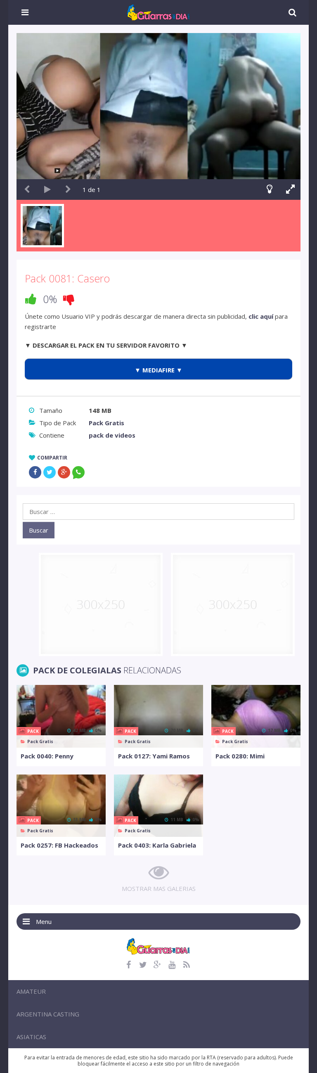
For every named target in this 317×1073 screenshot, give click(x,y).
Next (68, 189)
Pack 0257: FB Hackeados (59, 845)
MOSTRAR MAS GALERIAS (159, 888)
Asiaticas (31, 1037)
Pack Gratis (106, 423)
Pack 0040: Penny (47, 756)
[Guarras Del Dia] (159, 11)
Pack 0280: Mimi (240, 756)
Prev (27, 189)
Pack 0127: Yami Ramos (154, 756)
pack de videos (112, 435)
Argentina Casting (48, 1014)
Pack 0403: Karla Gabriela (157, 845)
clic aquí (260, 316)
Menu (44, 921)
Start (47, 189)
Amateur (31, 991)
